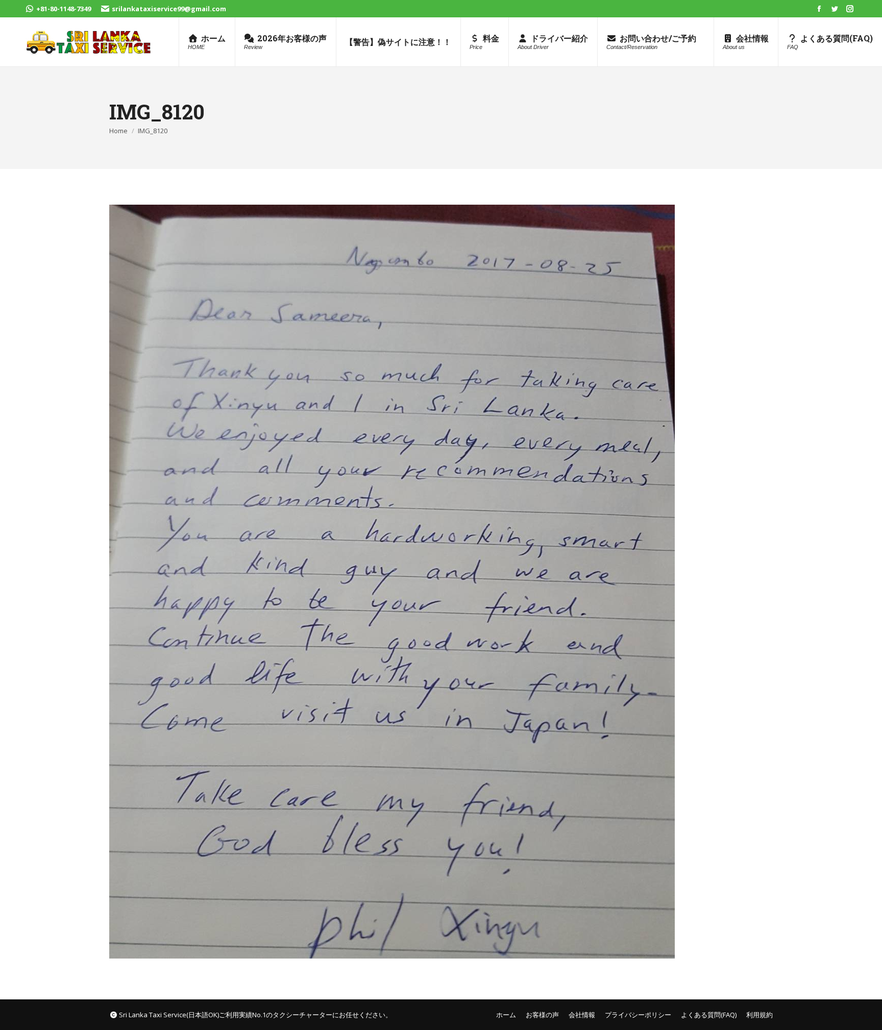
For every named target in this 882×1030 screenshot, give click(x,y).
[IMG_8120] (441, 582)
